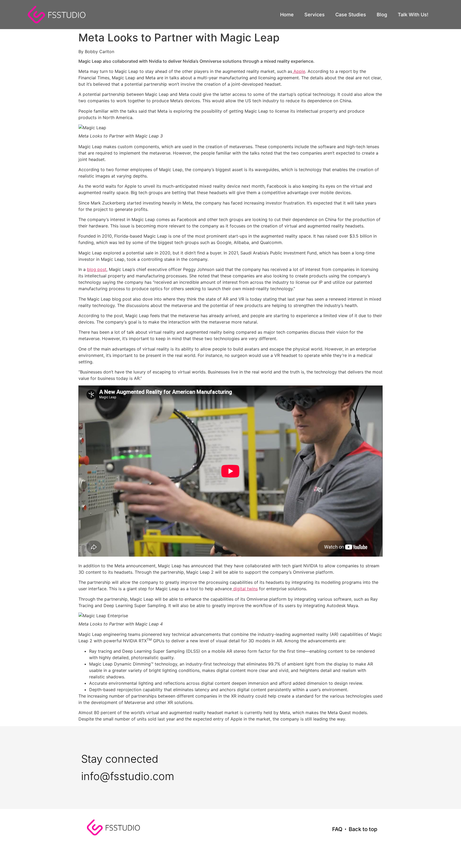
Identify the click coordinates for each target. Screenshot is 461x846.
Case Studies (350, 14)
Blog (382, 14)
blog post (96, 269)
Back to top (363, 829)
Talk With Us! (413, 14)
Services (314, 14)
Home (287, 14)
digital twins (245, 588)
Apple (298, 71)
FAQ (337, 829)
